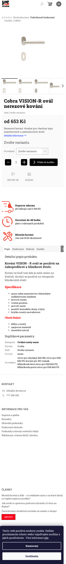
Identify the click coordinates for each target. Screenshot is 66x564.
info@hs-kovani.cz (16, 390)
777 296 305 (12, 395)
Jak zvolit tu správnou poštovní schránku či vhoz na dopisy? (29, 505)
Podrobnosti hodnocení (42, 17)
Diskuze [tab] (30, 249)
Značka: (12, 20)
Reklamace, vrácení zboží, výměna (20, 435)
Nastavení (32, 546)
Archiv (8, 516)
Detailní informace (13, 135)
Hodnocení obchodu (12, 427)
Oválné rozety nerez (28, 342)
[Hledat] (42, 4)
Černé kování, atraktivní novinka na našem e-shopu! (29, 511)
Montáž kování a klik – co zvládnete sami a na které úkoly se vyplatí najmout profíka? (32, 497)
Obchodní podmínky (12, 423)
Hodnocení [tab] (18, 249)
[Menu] (59, 4)
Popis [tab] (7, 249)
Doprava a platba (10, 415)
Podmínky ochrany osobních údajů (20, 431)
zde (46, 537)
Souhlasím (31, 556)
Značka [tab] (40, 249)
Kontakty (6, 419)
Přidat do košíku (45, 162)
